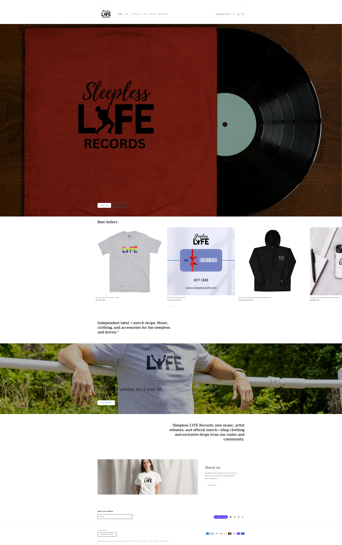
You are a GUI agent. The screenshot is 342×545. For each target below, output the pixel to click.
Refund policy (134, 541)
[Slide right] (175, 306)
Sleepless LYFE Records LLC (110, 541)
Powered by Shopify (123, 541)
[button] (127, 14)
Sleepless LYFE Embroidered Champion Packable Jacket (255, 297)
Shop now (104, 205)
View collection (106, 402)
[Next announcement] (244, 2)
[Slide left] (167, 306)
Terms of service (154, 541)
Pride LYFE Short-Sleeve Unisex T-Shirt (107, 297)
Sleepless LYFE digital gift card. (176, 297)
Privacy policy (144, 541)
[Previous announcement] (98, 2)
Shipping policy (164, 541)
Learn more (119, 205)
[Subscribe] (130, 516)
